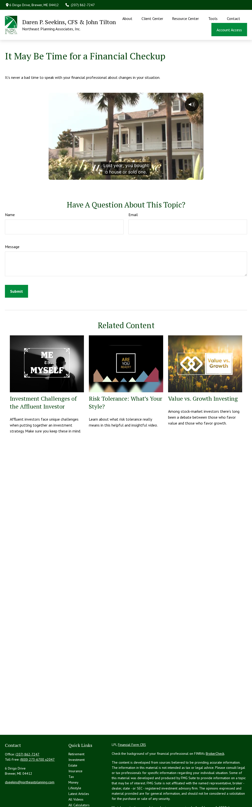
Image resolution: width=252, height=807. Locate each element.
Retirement (76, 754)
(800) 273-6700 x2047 (37, 759)
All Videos (75, 799)
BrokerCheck (215, 753)
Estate (72, 765)
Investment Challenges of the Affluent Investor (43, 402)
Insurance (75, 771)
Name (10, 214)
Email (133, 214)
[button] (127, 18)
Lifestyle (74, 788)
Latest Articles (78, 793)
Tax (71, 776)
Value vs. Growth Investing (203, 398)
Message (12, 246)
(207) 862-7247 (83, 5)
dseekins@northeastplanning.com (29, 782)
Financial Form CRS (132, 744)
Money (73, 782)
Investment (76, 759)
